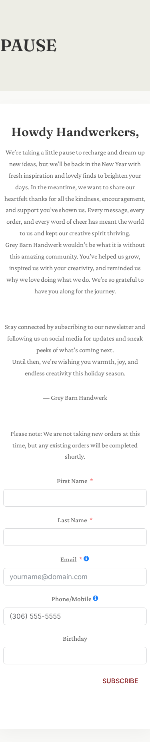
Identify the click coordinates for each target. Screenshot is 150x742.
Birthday (75, 638)
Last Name (72, 520)
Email (68, 559)
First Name (72, 481)
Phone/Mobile (72, 599)
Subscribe (120, 681)
